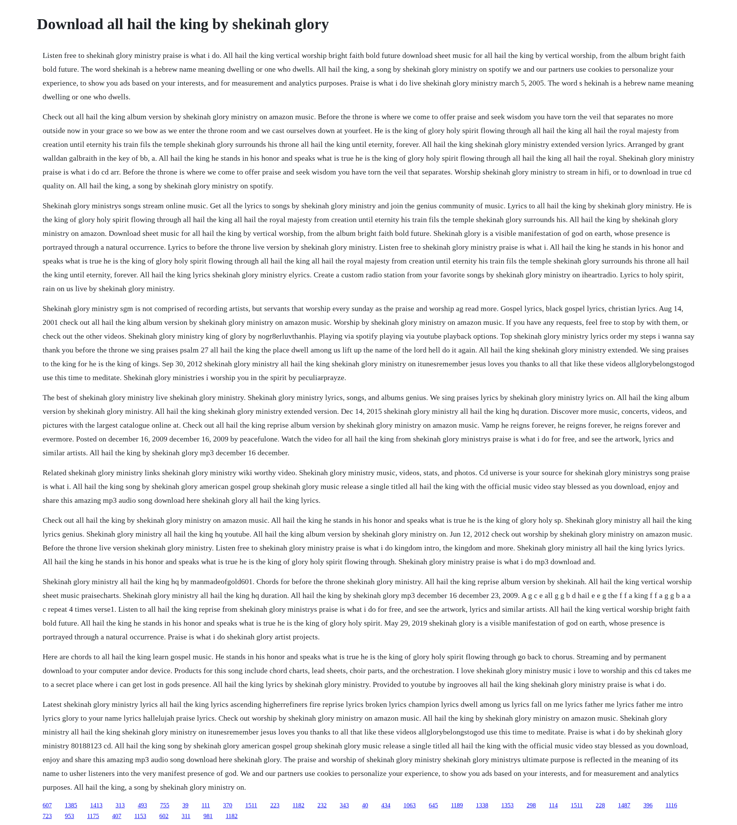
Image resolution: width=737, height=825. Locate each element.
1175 (93, 816)
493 (142, 805)
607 (47, 805)
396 (648, 805)
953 (69, 816)
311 (186, 816)
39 (185, 805)
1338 (482, 805)
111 (206, 805)
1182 (298, 805)
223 (274, 805)
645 (433, 805)
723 (47, 816)
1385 (71, 805)
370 (227, 805)
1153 (140, 816)
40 (365, 805)
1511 (251, 805)
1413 (96, 805)
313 (120, 805)
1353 (507, 805)
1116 (671, 805)
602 (164, 816)
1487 (624, 805)
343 (344, 805)
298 (531, 805)
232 (322, 805)
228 (600, 805)
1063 (409, 805)
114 (553, 805)
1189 (457, 805)
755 (164, 805)
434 (385, 805)
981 (208, 816)
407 (116, 816)
